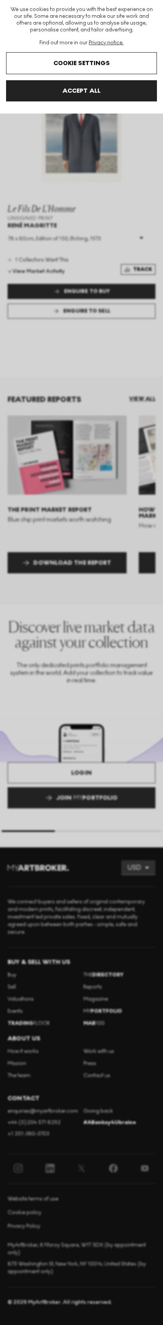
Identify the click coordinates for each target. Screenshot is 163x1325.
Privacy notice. (106, 42)
